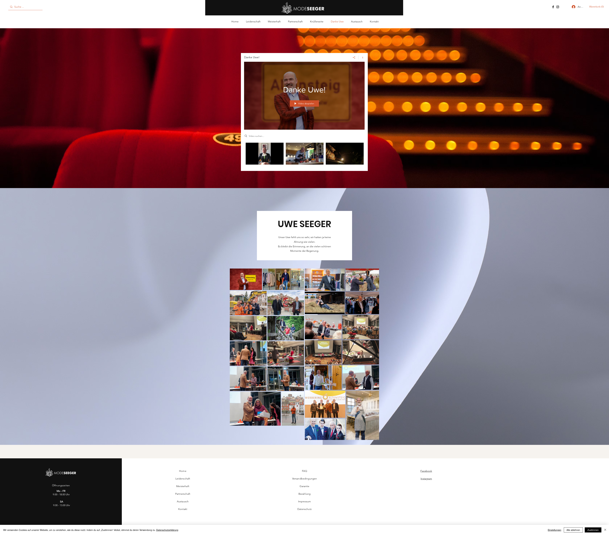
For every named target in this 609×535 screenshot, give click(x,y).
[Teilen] (354, 57)
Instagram (426, 478)
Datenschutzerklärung (167, 530)
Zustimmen (593, 530)
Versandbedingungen (304, 478)
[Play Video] (265, 154)
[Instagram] (558, 7)
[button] (597, 6)
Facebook (426, 470)
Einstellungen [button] (554, 530)
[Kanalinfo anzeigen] (361, 57)
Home (182, 470)
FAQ (304, 470)
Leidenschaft (182, 478)
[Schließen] (605, 529)
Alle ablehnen (573, 530)
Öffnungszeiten (61, 485)
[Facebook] (553, 7)
